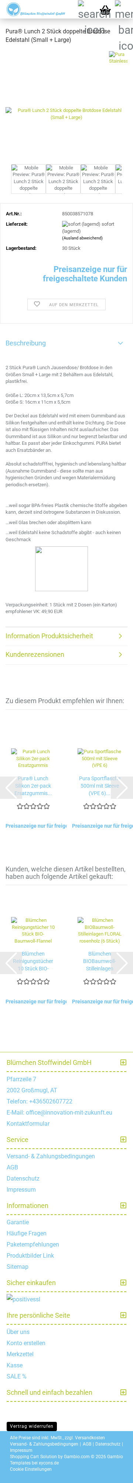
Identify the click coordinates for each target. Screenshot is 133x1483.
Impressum (21, 1189)
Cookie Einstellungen (31, 1469)
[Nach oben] (118, 1472)
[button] (11, 788)
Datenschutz (23, 1178)
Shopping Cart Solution (33, 1456)
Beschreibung (26, 343)
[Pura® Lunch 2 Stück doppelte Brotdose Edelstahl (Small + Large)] (66, 106)
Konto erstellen (26, 1343)
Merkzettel (20, 1354)
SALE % (17, 1376)
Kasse (15, 1365)
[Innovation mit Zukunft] (33, 9)
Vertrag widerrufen (32, 1426)
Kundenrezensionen (35, 654)
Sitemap (17, 1266)
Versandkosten (90, 1437)
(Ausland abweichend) (82, 238)
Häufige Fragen (27, 1233)
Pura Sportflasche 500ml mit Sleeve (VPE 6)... (99, 785)
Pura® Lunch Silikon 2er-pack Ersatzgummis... (33, 785)
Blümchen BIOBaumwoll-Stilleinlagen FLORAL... (99, 961)
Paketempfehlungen (33, 1244)
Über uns (18, 1331)
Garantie (18, 1222)
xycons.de (49, 1463)
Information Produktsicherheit (49, 636)
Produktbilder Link (30, 1255)
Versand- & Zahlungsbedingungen (51, 1156)
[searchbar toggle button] (87, 9)
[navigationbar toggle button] (124, 9)
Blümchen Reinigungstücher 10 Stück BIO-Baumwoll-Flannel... (33, 961)
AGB (12, 1167)
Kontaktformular (28, 1123)
